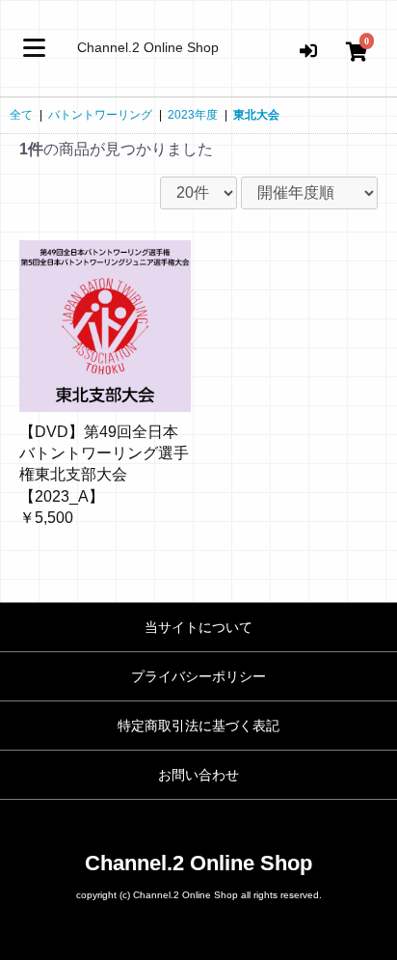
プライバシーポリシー (198, 676)
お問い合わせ (198, 774)
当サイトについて (198, 627)
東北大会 (256, 115)
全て (21, 115)
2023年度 (193, 115)
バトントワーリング (100, 115)
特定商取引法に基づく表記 (198, 725)
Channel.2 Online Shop (148, 47)
